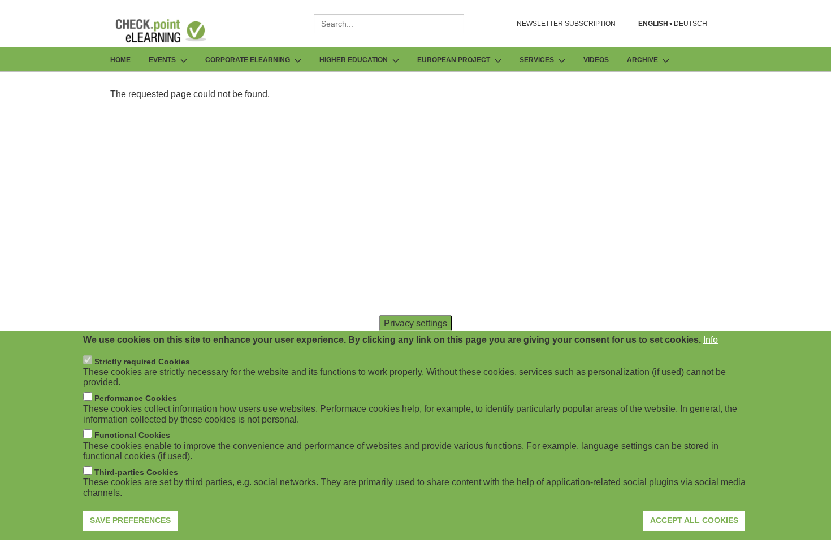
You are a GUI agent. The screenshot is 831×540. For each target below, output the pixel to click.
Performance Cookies (135, 398)
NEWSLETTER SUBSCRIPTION (566, 24)
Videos (596, 60)
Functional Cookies (132, 435)
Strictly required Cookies (142, 361)
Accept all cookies (694, 520)
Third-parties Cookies (136, 472)
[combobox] (389, 23)
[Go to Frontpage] (169, 30)
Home (120, 60)
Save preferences (130, 520)
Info (710, 340)
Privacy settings (415, 323)
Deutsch (690, 24)
